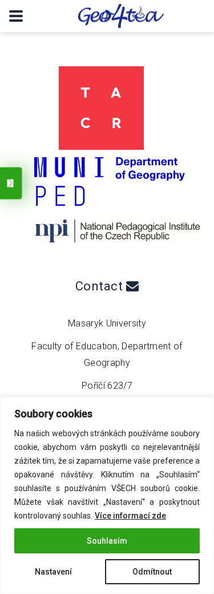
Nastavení (53, 571)
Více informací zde (130, 515)
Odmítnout (152, 571)
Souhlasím (107, 540)
